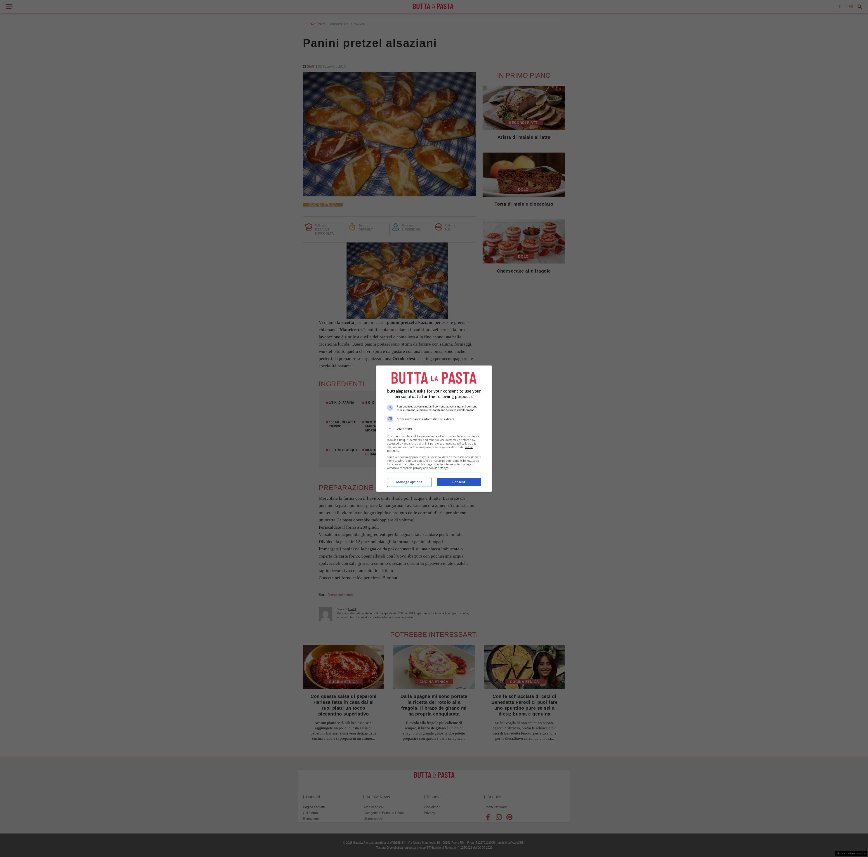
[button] (434, 429)
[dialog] (434, 428)
